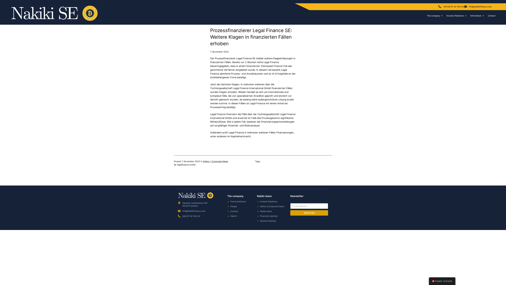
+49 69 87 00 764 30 (453, 6)
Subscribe (309, 213)
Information (475, 16)
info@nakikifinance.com (480, 6)
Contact (492, 16)
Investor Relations (455, 16)
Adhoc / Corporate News (215, 161)
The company (433, 16)
